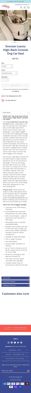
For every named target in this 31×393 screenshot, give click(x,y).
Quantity (4, 77)
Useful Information (15, 354)
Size (2, 63)
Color (3, 70)
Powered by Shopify (15, 379)
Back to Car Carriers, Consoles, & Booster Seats (15, 328)
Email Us (26, 4)
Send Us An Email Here (19, 346)
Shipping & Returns (15, 358)
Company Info (15, 350)
